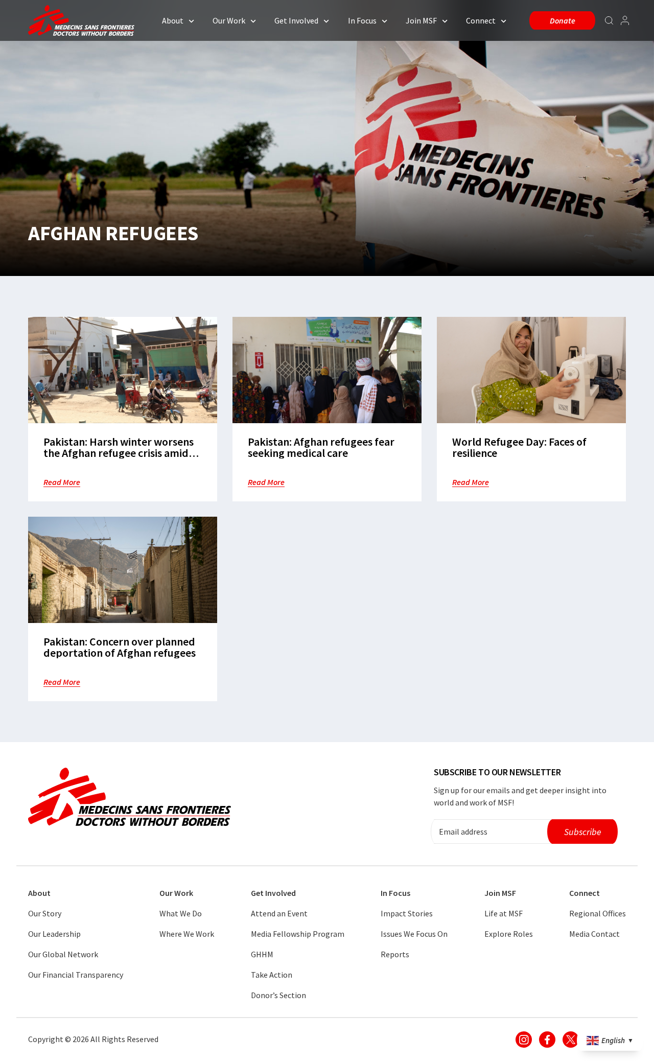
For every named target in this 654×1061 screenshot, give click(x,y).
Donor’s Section (278, 995)
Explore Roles (508, 934)
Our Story (44, 913)
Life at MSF (503, 913)
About (172, 20)
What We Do (180, 913)
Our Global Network (63, 954)
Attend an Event (279, 913)
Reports (395, 954)
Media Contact (594, 934)
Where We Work (186, 934)
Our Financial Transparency (75, 975)
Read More (61, 482)
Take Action (271, 975)
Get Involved (296, 20)
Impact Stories (407, 913)
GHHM (262, 954)
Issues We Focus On (414, 934)
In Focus (362, 20)
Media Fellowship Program (297, 934)
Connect (481, 20)
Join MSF (421, 20)
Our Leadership (54, 934)
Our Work (229, 20)
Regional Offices (597, 913)
